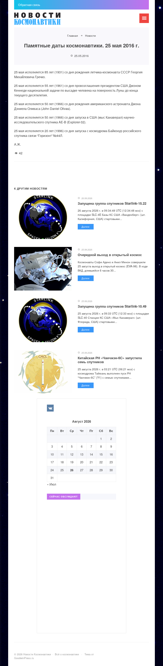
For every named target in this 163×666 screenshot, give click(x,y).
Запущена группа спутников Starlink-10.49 (112, 306)
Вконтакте (50, 408)
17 (52, 462)
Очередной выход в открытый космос (110, 254)
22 (101, 462)
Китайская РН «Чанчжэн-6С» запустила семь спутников (110, 359)
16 (111, 454)
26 (71, 470)
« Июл (51, 484)
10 (52, 454)
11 (62, 454)
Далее (86, 226)
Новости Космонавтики (44, 20)
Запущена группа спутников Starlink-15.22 (112, 203)
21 (91, 462)
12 (71, 454)
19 (71, 462)
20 (81, 462)
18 (62, 462)
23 (111, 462)
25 (62, 470)
